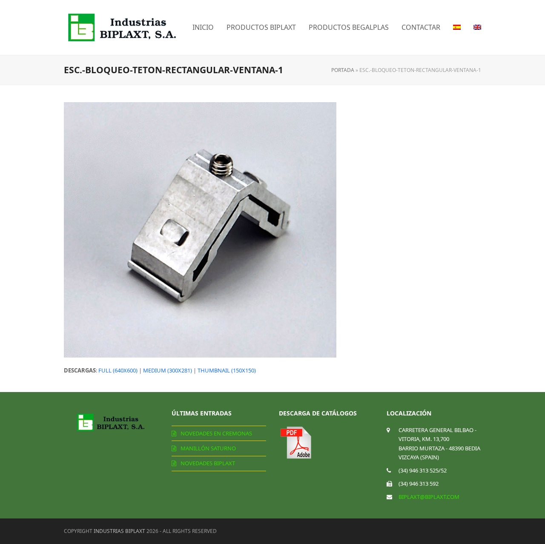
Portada (342, 70)
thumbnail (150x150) (227, 370)
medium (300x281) (167, 370)
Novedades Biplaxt (208, 463)
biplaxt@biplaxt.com (429, 497)
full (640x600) (118, 370)
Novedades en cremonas (216, 433)
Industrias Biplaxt (119, 531)
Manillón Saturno (208, 448)
